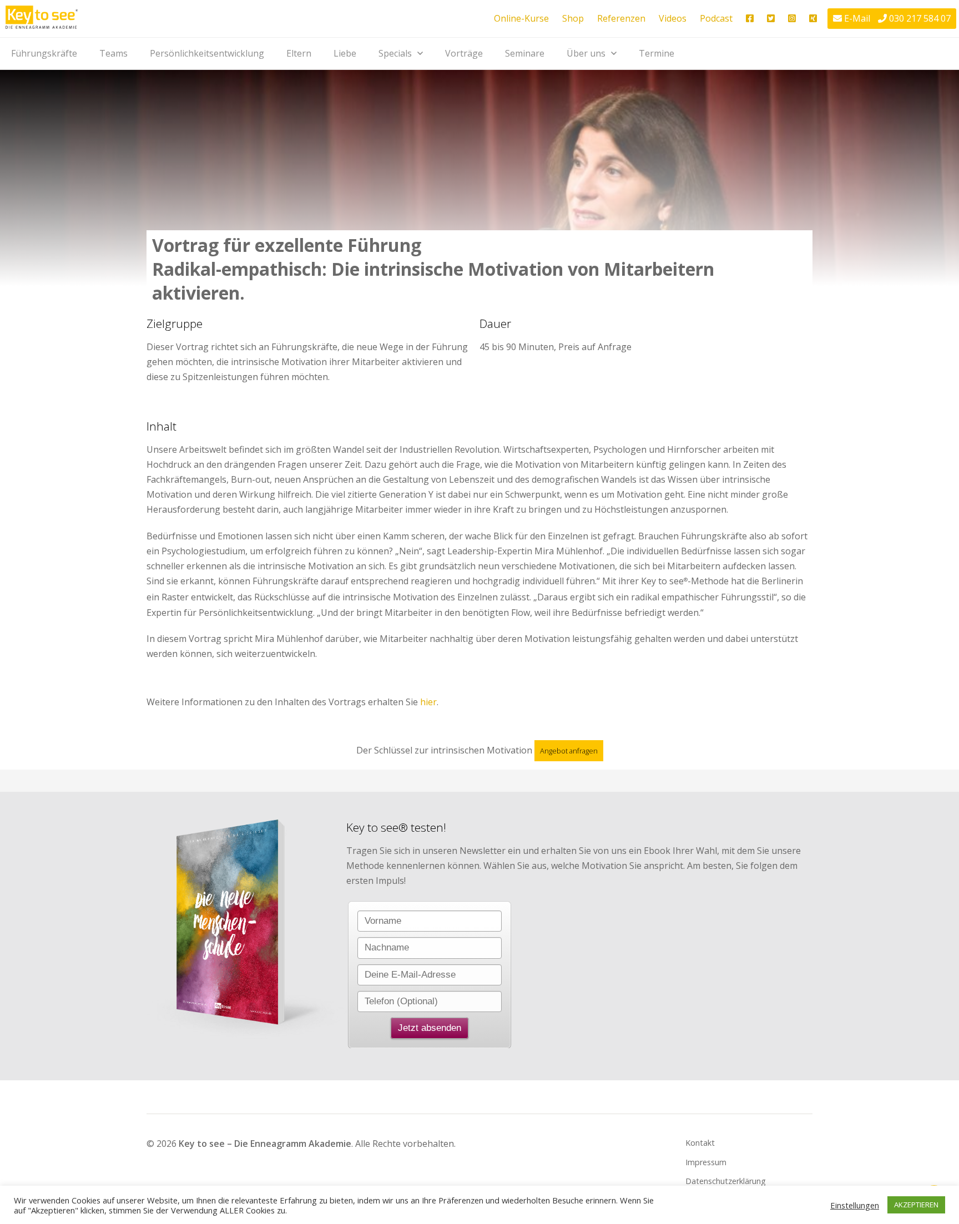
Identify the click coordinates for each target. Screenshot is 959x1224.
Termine (656, 53)
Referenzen (621, 18)
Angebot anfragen (569, 751)
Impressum (705, 1162)
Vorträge (464, 53)
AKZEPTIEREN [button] (916, 1205)
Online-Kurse (521, 18)
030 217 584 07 (920, 18)
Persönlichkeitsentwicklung (207, 53)
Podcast (716, 18)
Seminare (524, 53)
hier (428, 702)
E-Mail (857, 18)
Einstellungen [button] (854, 1205)
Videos (673, 18)
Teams (113, 53)
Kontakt (700, 1142)
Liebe (345, 53)
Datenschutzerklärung (725, 1181)
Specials (395, 53)
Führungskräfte (44, 53)
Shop (573, 18)
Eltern (298, 53)
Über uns (586, 53)
